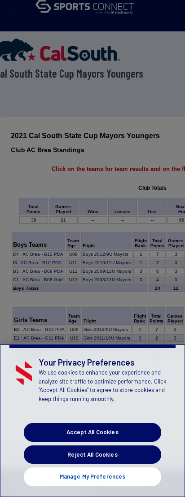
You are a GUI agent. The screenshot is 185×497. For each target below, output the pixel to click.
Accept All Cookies (92, 432)
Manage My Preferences (93, 476)
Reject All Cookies (92, 454)
